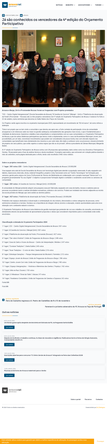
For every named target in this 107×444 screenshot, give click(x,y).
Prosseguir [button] (100, 441)
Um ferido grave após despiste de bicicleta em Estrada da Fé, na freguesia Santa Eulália (38, 323)
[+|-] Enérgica (101, 407)
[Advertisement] (53, 424)
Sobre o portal (76, 399)
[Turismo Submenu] (103, 5)
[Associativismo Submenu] (92, 5)
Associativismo (84, 5)
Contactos (99, 399)
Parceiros (88, 399)
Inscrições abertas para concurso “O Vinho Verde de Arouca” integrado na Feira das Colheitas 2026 (43, 355)
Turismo (98, 5)
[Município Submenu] (75, 5)
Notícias (59, 5)
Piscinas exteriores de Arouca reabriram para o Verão (25, 371)
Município (69, 5)
